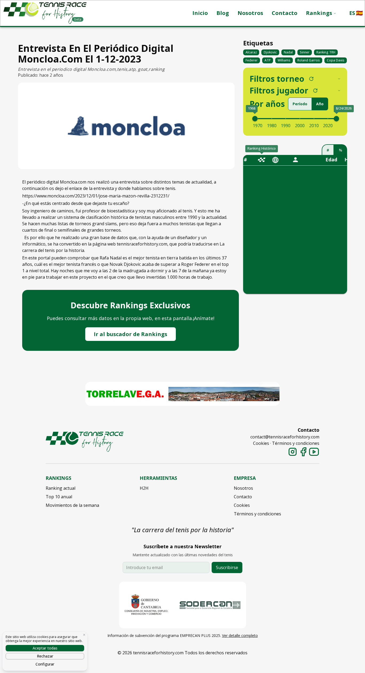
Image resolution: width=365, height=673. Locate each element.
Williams (284, 60)
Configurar (45, 664)
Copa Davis (335, 60)
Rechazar (45, 656)
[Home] (84, 442)
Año (320, 103)
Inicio (200, 13)
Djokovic (270, 52)
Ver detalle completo (240, 635)
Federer (252, 60)
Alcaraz (251, 52)
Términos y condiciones (295, 443)
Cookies (261, 443)
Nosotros (250, 13)
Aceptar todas (45, 648)
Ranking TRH (325, 52)
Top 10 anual (59, 497)
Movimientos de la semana (72, 505)
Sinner (304, 52)
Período (300, 103)
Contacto (284, 13)
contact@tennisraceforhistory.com (284, 437)
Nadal (288, 52)
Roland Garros (308, 60)
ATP (268, 60)
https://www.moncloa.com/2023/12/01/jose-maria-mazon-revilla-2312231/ (95, 196)
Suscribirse (227, 567)
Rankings (319, 13)
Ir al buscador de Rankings (130, 334)
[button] (356, 13)
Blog (222, 13)
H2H (144, 488)
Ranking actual (60, 488)
